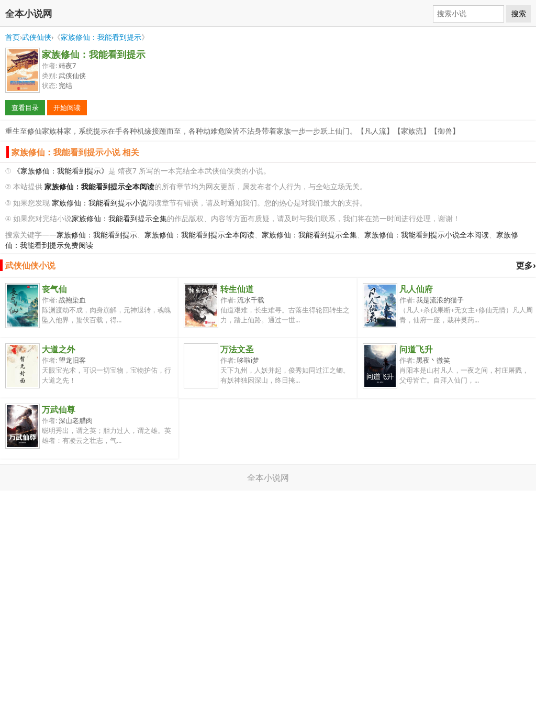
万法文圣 (237, 349)
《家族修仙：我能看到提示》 (60, 171)
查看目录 (25, 107)
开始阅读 (67, 107)
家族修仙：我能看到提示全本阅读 (199, 235)
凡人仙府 (416, 289)
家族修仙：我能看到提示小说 (99, 203)
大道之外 (58, 349)
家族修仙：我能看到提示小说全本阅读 (426, 235)
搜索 (518, 13)
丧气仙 (54, 289)
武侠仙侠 (36, 37)
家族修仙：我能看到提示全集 (119, 218)
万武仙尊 (58, 409)
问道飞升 (416, 349)
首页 (12, 37)
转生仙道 (237, 289)
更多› (526, 265)
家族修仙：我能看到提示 (101, 37)
